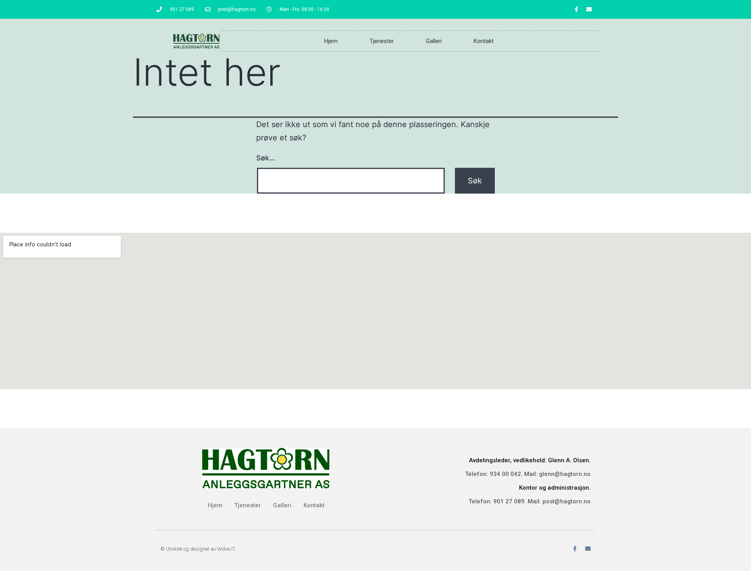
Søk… (265, 158)
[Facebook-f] (576, 9)
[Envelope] (589, 9)
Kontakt (484, 41)
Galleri (434, 41)
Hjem (331, 41)
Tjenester (382, 41)
